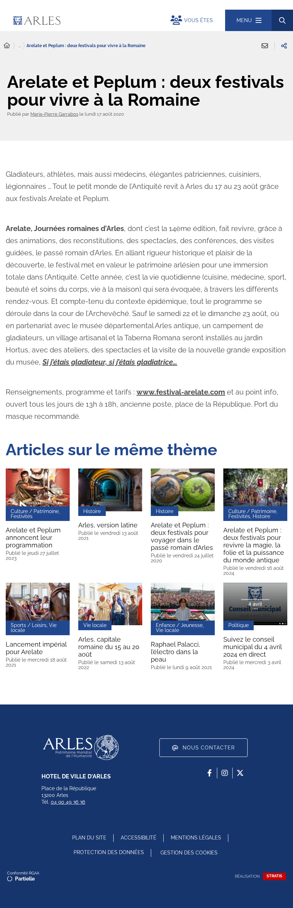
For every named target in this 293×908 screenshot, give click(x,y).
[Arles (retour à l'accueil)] (79, 20)
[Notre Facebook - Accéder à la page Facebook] (209, 773)
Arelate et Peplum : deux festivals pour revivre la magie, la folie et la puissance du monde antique (253, 545)
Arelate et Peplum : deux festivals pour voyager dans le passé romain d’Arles (182, 536)
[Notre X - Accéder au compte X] (240, 773)
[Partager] (284, 45)
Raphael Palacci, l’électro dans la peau (175, 652)
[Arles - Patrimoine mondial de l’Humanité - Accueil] (80, 747)
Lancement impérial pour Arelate (36, 648)
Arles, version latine (108, 525)
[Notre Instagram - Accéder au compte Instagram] (224, 773)
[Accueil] (7, 45)
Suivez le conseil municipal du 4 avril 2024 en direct (252, 647)
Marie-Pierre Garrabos (54, 114)
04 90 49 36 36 (68, 802)
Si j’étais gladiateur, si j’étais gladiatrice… (110, 362)
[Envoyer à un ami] (264, 45)
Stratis (274, 876)
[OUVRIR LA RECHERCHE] (282, 20)
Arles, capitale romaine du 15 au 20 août (108, 647)
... (20, 45)
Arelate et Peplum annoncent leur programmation (33, 537)
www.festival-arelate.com (180, 392)
